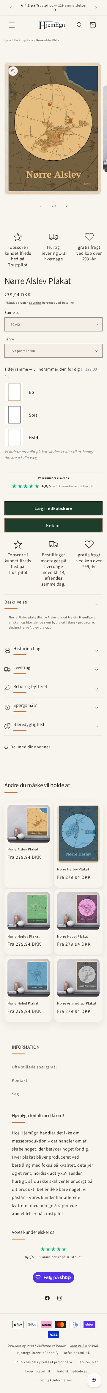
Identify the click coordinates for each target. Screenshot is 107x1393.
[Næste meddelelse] (96, 7)
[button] (11, 25)
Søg (15, 1093)
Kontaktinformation (56, 1380)
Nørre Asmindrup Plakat (76, 1003)
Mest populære (23, 40)
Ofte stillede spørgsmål (34, 1067)
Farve (9, 339)
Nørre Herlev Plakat (73, 869)
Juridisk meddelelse (71, 1371)
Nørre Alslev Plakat (22, 849)
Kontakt (19, 1080)
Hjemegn (24, 1353)
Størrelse (11, 312)
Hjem (7, 40)
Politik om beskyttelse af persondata (43, 1362)
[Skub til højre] (66, 205)
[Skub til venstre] (40, 205)
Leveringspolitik (38, 1371)
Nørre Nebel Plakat (72, 936)
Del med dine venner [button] (30, 747)
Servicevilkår (88, 1362)
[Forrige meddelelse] (11, 7)
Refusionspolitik (77, 1353)
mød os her (78, 1345)
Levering (35, 303)
